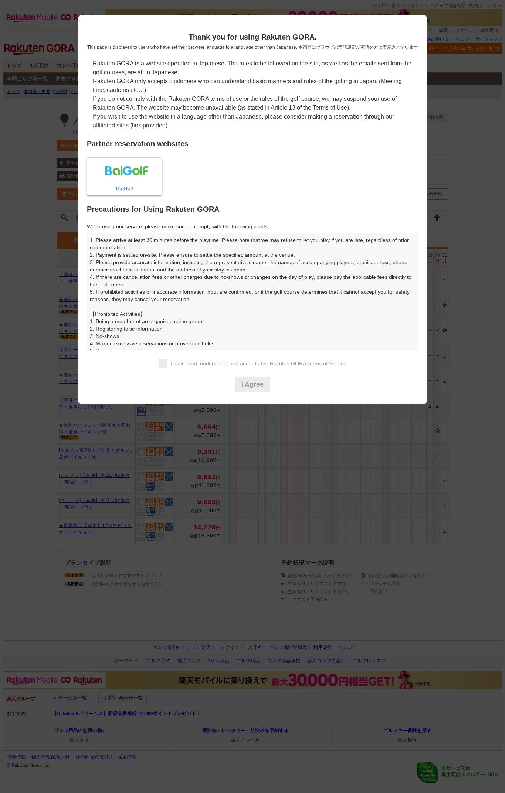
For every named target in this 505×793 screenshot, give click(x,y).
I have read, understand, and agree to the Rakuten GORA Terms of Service (258, 363)
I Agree (252, 384)
